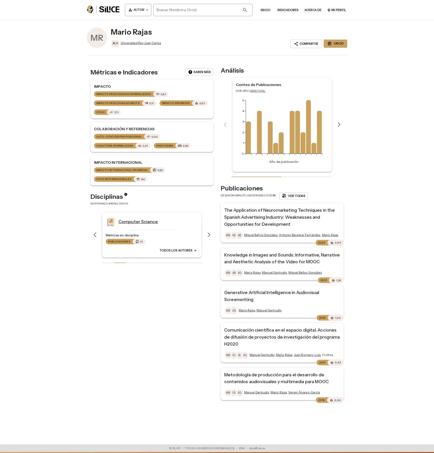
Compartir (306, 44)
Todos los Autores (178, 250)
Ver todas (293, 196)
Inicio (265, 10)
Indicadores (288, 10)
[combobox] (138, 9)
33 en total (258, 90)
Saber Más (199, 72)
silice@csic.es (257, 448)
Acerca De (312, 10)
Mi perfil (336, 10)
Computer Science (138, 221)
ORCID (335, 43)
